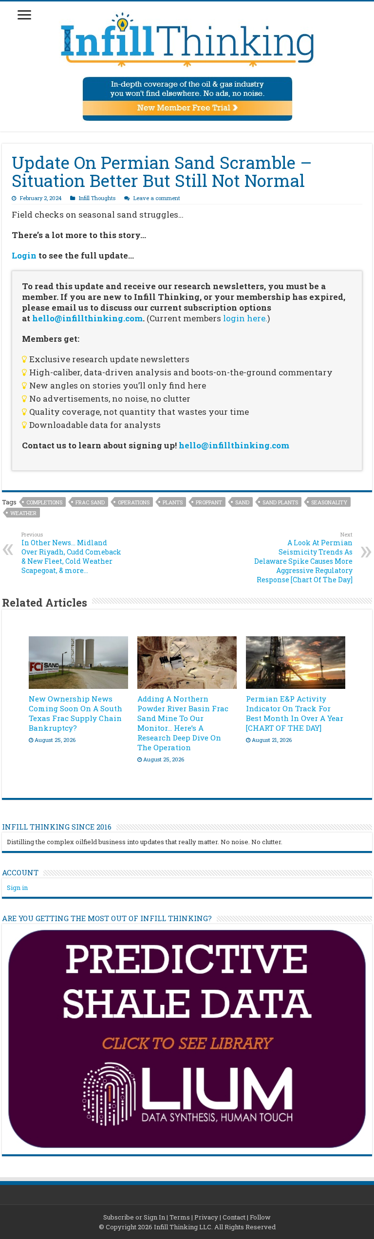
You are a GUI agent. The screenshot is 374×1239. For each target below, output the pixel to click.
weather (23, 513)
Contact (234, 1217)
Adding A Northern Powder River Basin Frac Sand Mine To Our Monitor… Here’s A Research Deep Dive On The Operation (182, 723)
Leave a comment (156, 198)
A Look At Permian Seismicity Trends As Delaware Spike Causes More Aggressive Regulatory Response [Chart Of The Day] (303, 557)
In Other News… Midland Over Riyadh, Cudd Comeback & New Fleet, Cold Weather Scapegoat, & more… (71, 553)
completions (44, 502)
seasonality (329, 502)
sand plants (280, 502)
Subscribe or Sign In (134, 1217)
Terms (179, 1217)
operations (134, 502)
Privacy (206, 1217)
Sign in (17, 887)
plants (173, 502)
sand (242, 502)
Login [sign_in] (24, 255)
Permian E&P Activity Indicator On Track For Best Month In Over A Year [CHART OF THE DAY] (294, 713)
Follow (260, 1217)
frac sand (90, 502)
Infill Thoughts (97, 198)
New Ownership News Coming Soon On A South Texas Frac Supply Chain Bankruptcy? (75, 713)
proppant (209, 502)
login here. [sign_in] (245, 318)
